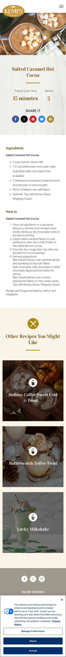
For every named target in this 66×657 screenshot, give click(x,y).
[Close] (62, 599)
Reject (33, 641)
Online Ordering (33, 592)
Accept (33, 650)
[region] (33, 626)
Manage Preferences (33, 631)
